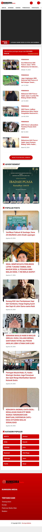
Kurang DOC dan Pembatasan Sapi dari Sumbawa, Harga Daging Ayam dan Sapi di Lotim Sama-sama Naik (20, 303)
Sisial (24, 464)
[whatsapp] (8, 493)
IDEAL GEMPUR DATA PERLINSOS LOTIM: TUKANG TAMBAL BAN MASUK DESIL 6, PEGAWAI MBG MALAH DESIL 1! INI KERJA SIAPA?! (20, 268)
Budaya (25, 436)
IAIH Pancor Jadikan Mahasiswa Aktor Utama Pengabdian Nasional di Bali (29, 111)
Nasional (7, 453)
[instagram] (13, 493)
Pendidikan (26, 7)
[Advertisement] (21, 25)
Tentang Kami (6, 502)
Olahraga (7, 458)
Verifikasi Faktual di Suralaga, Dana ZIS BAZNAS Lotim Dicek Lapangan (20, 233)
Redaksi (4, 511)
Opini (24, 458)
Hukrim (18, 7)
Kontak (4, 505)
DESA (5, 442)
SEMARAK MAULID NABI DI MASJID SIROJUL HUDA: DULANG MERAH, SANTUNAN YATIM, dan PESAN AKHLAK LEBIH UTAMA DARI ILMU (20, 339)
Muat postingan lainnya (21, 157)
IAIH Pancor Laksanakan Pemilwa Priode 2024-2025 (29, 127)
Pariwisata (35, 7)
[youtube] (16, 493)
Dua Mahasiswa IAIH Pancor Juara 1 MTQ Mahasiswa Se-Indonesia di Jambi (29, 65)
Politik (6, 464)
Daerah (25, 442)
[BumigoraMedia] (8, 4)
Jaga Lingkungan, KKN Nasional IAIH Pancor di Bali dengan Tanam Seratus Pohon (29, 80)
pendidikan (25, 59)
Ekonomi (11, 7)
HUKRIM (6, 447)
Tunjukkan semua (33, 53)
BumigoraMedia (26, 523)
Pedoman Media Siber (9, 508)
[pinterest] (10, 493)
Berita (4, 7)
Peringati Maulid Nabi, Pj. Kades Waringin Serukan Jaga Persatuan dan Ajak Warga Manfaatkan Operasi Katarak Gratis (21, 376)
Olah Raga (26, 453)
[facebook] (2, 493)
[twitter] (5, 493)
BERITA (6, 436)
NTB (24, 447)
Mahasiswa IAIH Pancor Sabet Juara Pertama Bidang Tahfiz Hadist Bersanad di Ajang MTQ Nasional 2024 (29, 142)
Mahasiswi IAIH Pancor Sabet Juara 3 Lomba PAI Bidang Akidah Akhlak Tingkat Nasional (29, 96)
